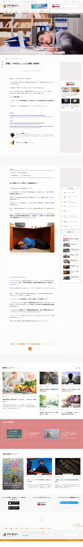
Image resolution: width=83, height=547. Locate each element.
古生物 (75, 206)
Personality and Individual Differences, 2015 (32, 214)
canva (52, 16)
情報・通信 (73, 217)
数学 (76, 221)
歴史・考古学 (70, 206)
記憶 (46, 197)
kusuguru (24, 535)
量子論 (73, 221)
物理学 (69, 221)
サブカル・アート (71, 225)
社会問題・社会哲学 (71, 202)
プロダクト (70, 226)
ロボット (75, 215)
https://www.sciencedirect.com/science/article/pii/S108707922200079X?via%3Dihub (24, 124)
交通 (69, 217)
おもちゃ (77, 225)
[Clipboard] (2, 67)
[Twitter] (2, 62)
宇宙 (69, 210)
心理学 (69, 197)
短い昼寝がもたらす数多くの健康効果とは (19, 172)
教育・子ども (70, 201)
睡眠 (20, 197)
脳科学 (76, 196)
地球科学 (73, 192)
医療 (69, 196)
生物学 (69, 192)
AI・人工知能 (70, 215)
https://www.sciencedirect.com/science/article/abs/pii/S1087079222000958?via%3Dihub (25, 127)
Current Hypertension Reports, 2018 (31, 311)
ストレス (20, 280)
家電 (76, 217)
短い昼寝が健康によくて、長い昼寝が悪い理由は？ (21, 175)
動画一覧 (77, 109)
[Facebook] (2, 64)
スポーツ (72, 196)
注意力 (50, 197)
